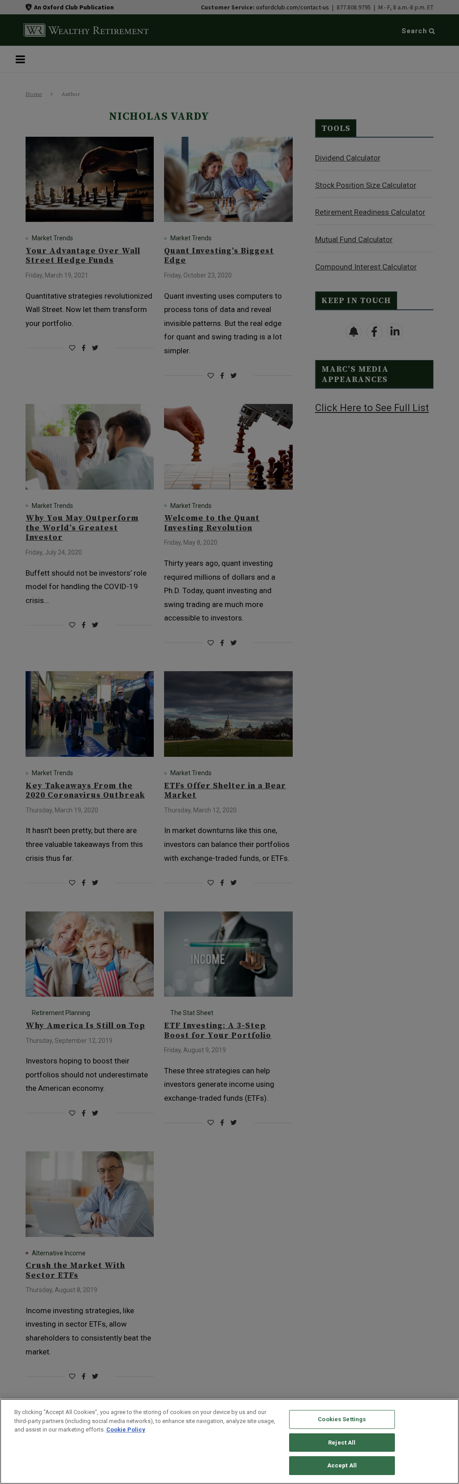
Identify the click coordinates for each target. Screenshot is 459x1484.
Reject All (341, 1442)
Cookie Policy (125, 1429)
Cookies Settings (342, 1419)
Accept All (342, 1465)
